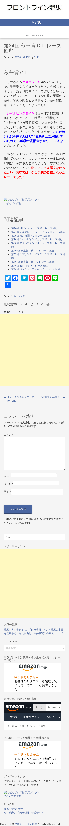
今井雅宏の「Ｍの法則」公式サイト (24, 812)
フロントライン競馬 (26, 824)
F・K (36, 57)
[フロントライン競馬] (34, 7)
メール (8, 484)
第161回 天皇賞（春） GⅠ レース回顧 (32, 261)
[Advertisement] (34, 350)
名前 (7, 476)
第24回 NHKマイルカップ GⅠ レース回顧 (34, 228)
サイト (7, 491)
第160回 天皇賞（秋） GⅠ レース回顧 (32, 250)
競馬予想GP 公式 (13, 809)
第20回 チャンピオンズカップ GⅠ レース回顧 (36, 239)
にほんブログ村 (12, 203)
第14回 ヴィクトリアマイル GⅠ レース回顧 (35, 269)
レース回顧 (19, 296)
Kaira (42, 35)
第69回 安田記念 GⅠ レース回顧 (29, 265)
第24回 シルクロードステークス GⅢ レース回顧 (38, 231)
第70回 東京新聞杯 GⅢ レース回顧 (30, 235)
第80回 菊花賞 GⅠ (53, 397)
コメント (9, 434)
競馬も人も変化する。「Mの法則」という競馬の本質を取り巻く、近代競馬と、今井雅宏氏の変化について (34, 631)
